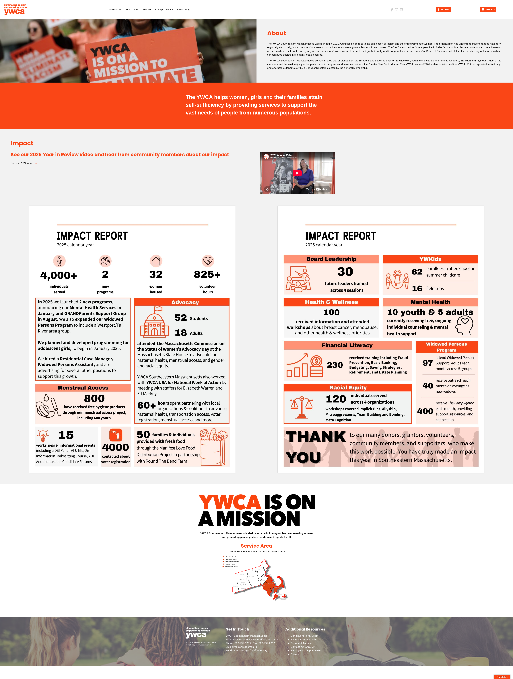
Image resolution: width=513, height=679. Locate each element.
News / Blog (183, 9)
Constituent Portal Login (304, 635)
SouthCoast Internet (203, 645)
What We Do (132, 9)
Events (169, 9)
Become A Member (302, 643)
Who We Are (115, 9)
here (36, 163)
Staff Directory (259, 650)
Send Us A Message (237, 650)
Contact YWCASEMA (303, 646)
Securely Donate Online (304, 639)
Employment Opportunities (306, 650)
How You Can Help (153, 9)
